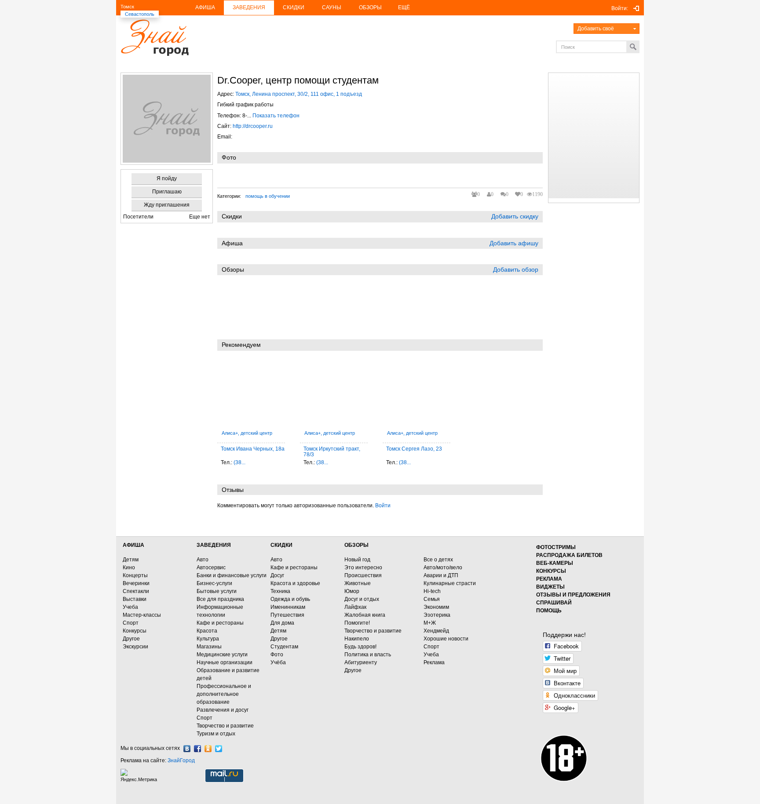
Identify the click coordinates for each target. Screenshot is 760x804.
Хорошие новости (446, 639)
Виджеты (550, 587)
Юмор (351, 591)
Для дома (282, 623)
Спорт (131, 623)
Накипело (356, 639)
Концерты (135, 575)
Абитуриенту (360, 662)
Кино (129, 567)
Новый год (357, 560)
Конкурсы (134, 631)
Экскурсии (135, 647)
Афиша (205, 7)
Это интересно (363, 567)
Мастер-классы (142, 615)
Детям (131, 560)
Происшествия (363, 575)
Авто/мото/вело (443, 567)
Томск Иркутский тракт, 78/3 (331, 452)
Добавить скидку (514, 216)
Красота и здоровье (295, 583)
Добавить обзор (515, 269)
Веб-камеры (554, 563)
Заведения (249, 7)
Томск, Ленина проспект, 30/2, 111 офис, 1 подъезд (298, 94)
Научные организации (224, 662)
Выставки (134, 599)
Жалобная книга (364, 615)
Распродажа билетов (569, 555)
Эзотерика (437, 615)
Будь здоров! (360, 647)
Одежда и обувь (290, 599)
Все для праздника (220, 599)
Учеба (130, 607)
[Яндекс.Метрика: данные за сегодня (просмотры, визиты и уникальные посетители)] (140, 775)
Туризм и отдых (216, 734)
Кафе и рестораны (220, 623)
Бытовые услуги (217, 591)
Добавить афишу (514, 243)
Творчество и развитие (225, 726)
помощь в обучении (267, 196)
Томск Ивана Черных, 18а (253, 449)
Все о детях (438, 560)
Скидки (293, 7)
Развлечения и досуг (222, 710)
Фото (276, 654)
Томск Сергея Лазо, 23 (414, 449)
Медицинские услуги (222, 654)
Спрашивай (554, 603)
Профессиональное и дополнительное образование (224, 694)
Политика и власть (367, 654)
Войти (383, 505)
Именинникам (287, 607)
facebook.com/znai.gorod (197, 748)
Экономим (436, 607)
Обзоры (370, 7)
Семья (432, 599)
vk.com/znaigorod (186, 748)
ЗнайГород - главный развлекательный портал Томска (154, 37)
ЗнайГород (181, 760)
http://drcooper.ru (253, 126)
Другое (131, 639)
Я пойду (167, 178)
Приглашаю (167, 192)
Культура (208, 639)
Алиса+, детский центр (247, 433)
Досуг (277, 575)
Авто (202, 560)
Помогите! (357, 623)
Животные (357, 583)
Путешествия (287, 615)
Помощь (549, 611)
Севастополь (139, 14)
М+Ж (430, 623)
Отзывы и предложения (573, 595)
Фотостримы (556, 547)
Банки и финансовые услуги (232, 575)
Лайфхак (355, 607)
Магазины (209, 647)
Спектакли (136, 591)
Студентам (284, 647)
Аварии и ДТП (441, 575)
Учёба (278, 662)
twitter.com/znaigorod (218, 748)
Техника (280, 591)
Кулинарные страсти (450, 583)
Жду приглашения (167, 205)
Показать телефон (276, 116)
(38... (239, 462)
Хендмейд (436, 631)
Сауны (331, 7)
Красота (207, 631)
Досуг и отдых (361, 599)
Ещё (404, 7)
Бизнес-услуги (214, 583)
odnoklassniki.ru (208, 748)
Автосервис (211, 567)
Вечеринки (136, 583)
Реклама (434, 662)
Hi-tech (432, 591)
